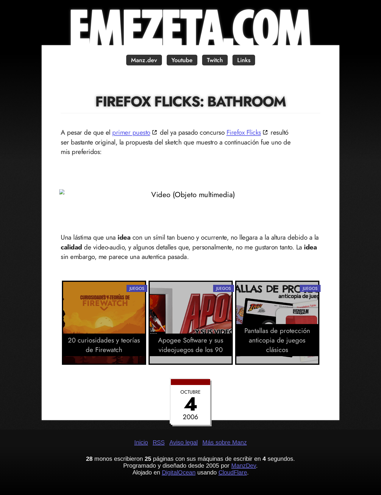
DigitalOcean (179, 472)
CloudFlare (232, 472)
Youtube (182, 60)
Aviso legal (183, 442)
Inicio (141, 442)
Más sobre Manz (224, 442)
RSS (159, 442)
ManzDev (243, 465)
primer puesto (131, 132)
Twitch (215, 60)
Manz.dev (144, 60)
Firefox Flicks (244, 132)
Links (243, 60)
